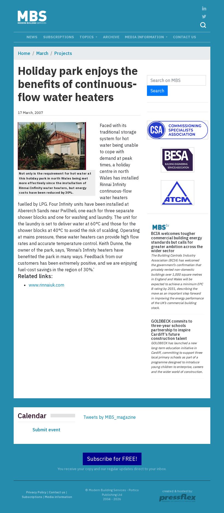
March (42, 53)
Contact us (184, 36)
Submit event (46, 429)
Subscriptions (58, 36)
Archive (111, 36)
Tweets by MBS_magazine (109, 417)
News (31, 36)
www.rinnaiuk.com (46, 285)
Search (157, 90)
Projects (63, 53)
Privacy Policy (36, 492)
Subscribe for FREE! (112, 458)
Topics (87, 36)
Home (24, 53)
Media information (145, 36)
